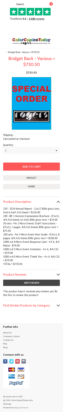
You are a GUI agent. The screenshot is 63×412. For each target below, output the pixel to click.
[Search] (13, 4)
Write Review (31, 282)
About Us (7, 332)
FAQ (5, 343)
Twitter (11, 361)
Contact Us (8, 340)
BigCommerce (21, 407)
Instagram (24, 361)
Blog (5, 347)
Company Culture (11, 336)
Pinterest (17, 361)
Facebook (5, 361)
